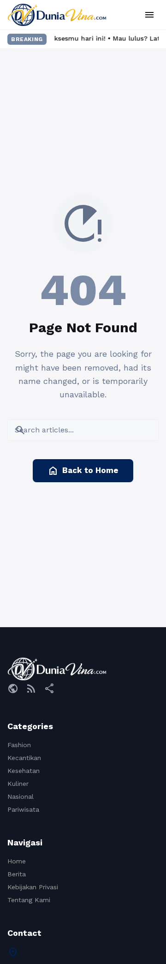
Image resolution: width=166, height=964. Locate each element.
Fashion (19, 744)
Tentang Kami (28, 900)
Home (16, 861)
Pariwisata (23, 809)
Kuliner (18, 783)
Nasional (20, 796)
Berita (16, 874)
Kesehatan (23, 770)
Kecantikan (24, 757)
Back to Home (83, 470)
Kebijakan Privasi (32, 887)
